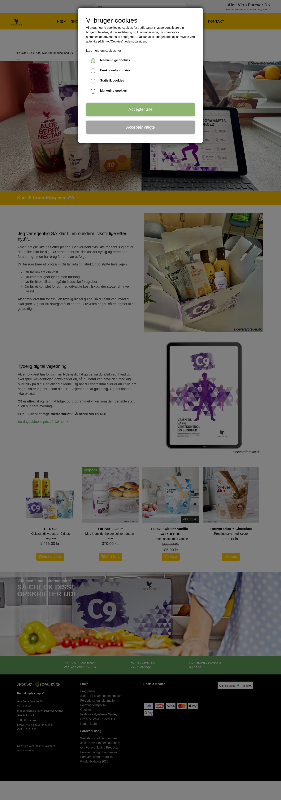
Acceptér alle (140, 109)
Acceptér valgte (140, 127)
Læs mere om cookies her (103, 50)
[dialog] (140, 400)
